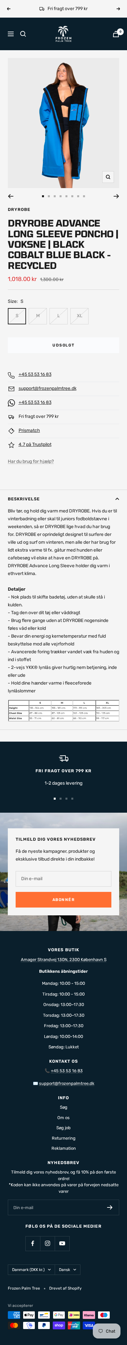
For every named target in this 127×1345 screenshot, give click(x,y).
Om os (63, 1117)
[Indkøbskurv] (116, 34)
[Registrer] (110, 1207)
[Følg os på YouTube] (62, 1243)
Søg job (63, 1127)
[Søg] (23, 34)
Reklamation (63, 1148)
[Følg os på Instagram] (47, 1243)
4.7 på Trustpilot (35, 444)
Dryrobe (19, 209)
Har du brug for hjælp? (31, 461)
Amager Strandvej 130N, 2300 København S (63, 959)
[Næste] (116, 196)
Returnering (64, 1138)
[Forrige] (10, 196)
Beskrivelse (24, 498)
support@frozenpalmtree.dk (48, 388)
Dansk (64, 1269)
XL (79, 315)
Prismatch (29, 430)
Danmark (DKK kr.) (28, 1269)
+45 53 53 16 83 (35, 374)
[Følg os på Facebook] (32, 1243)
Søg (63, 1107)
